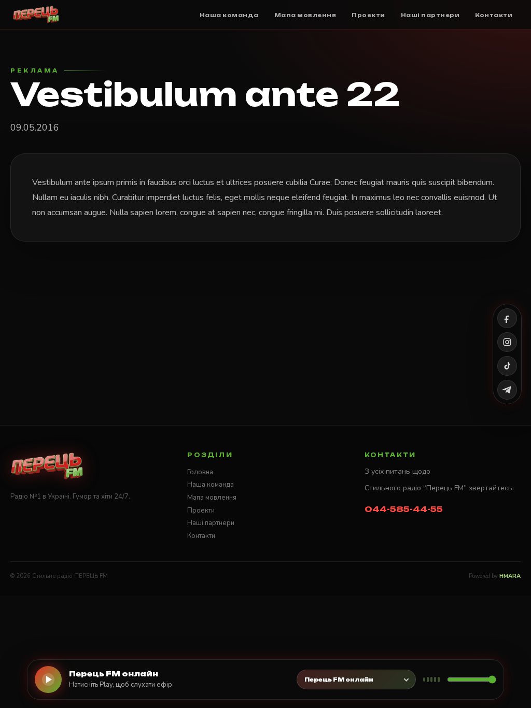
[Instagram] (507, 342)
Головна (200, 472)
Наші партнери (210, 523)
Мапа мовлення (211, 497)
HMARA (510, 576)
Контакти (201, 536)
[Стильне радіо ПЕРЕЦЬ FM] (36, 14)
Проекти (201, 510)
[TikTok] (507, 366)
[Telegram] (507, 390)
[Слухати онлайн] (48, 679)
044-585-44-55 (404, 509)
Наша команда (210, 484)
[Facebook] (507, 318)
